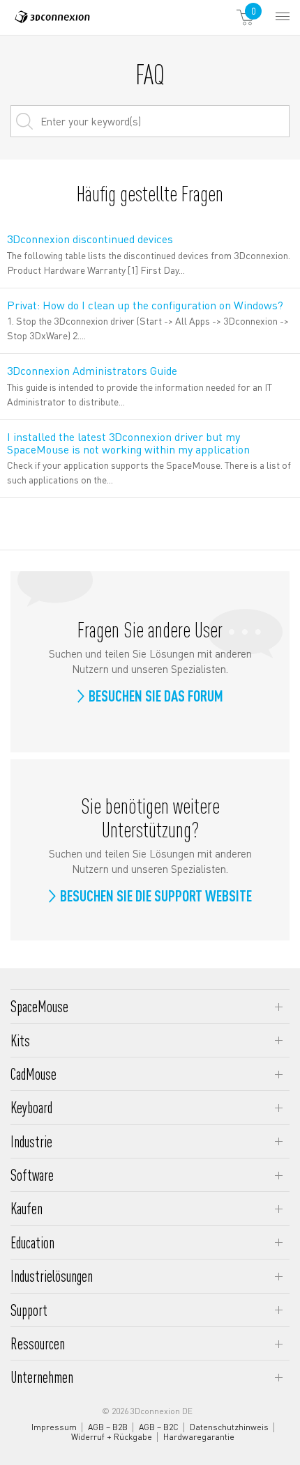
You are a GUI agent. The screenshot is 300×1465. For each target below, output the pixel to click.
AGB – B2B (108, 1427)
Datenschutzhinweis (229, 1427)
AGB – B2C (159, 1427)
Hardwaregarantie (198, 1437)
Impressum (54, 1427)
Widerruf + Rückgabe (111, 1437)
